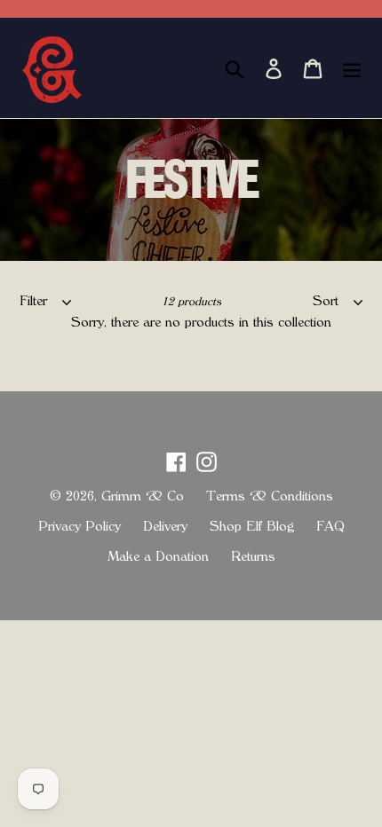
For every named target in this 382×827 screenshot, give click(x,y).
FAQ (330, 526)
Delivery (165, 526)
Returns (253, 556)
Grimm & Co (142, 496)
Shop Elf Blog (252, 526)
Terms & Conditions (269, 496)
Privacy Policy (79, 526)
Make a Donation (158, 556)
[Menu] (351, 68)
